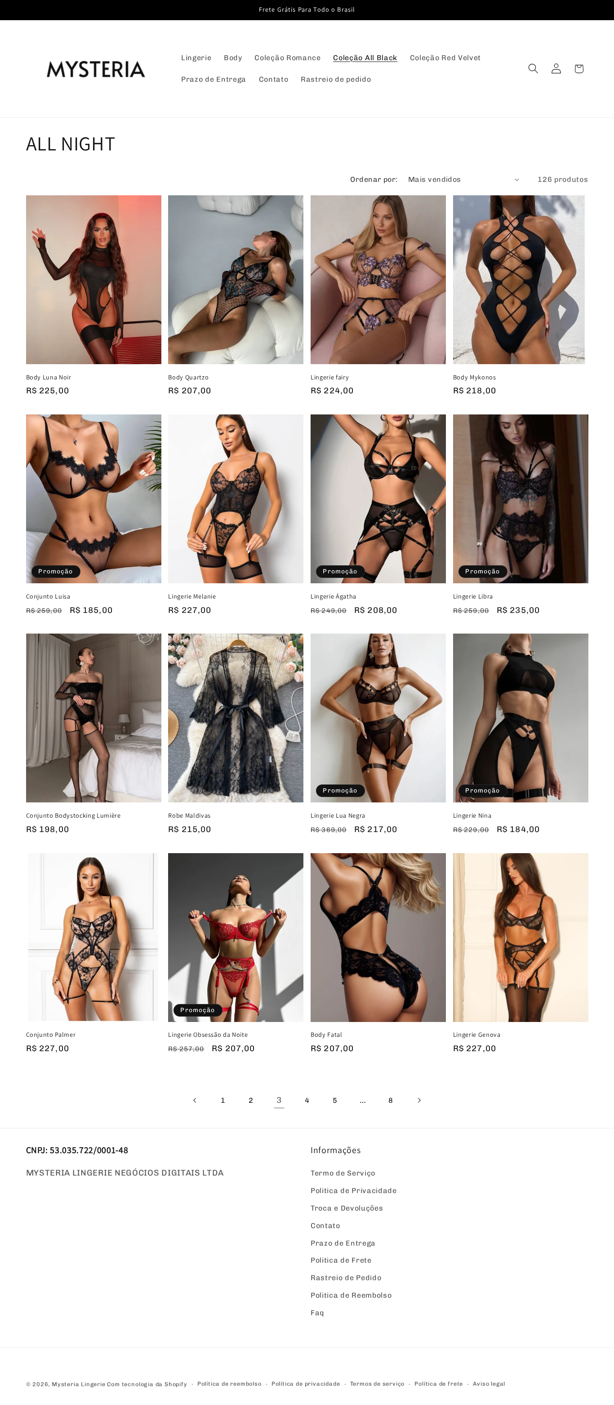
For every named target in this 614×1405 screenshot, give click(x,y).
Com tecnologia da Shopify (147, 1384)
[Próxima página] (418, 1100)
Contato (325, 1225)
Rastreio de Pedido (346, 1278)
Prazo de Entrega (343, 1243)
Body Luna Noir (48, 377)
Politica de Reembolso (351, 1295)
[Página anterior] (195, 1100)
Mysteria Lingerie (79, 1384)
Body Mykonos (474, 377)
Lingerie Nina (472, 815)
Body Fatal (327, 1035)
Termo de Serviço (343, 1173)
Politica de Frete (341, 1260)
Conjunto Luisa (48, 596)
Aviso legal (489, 1383)
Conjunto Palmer (51, 1035)
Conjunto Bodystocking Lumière (73, 815)
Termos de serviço (377, 1383)
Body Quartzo (188, 377)
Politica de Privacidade (354, 1191)
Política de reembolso (229, 1383)
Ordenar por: (374, 179)
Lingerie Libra (473, 596)
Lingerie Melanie (192, 596)
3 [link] (279, 1100)
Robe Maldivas (189, 815)
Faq (318, 1312)
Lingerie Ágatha (333, 596)
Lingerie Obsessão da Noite (208, 1035)
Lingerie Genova (477, 1035)
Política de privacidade (305, 1383)
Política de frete (438, 1383)
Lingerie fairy (330, 377)
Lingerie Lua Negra (338, 815)
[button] (533, 68)
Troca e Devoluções (347, 1208)
